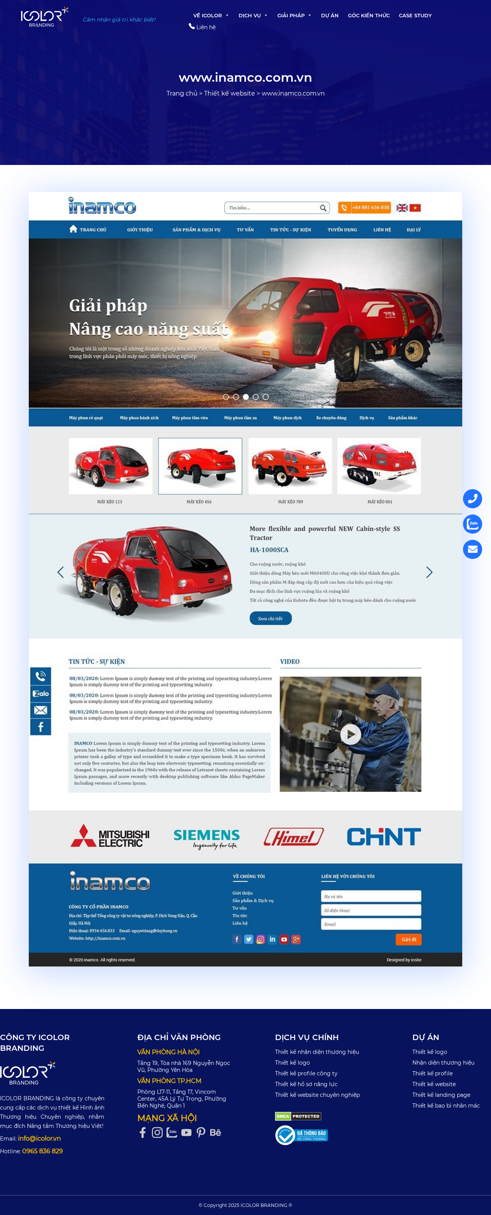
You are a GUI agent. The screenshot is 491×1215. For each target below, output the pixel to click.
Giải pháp (291, 15)
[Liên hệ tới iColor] (472, 498)
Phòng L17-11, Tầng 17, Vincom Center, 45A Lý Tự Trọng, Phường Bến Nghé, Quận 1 (181, 1098)
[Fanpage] (144, 1132)
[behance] (217, 1132)
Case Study (415, 15)
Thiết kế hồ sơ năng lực (306, 1084)
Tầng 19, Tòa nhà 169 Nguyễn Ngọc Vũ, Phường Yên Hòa (183, 1066)
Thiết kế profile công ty (306, 1073)
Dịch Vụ (250, 15)
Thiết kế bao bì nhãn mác (446, 1105)
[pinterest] (203, 1132)
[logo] (52, 1072)
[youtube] (188, 1132)
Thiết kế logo (292, 1062)
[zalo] (173, 1132)
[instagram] (159, 1132)
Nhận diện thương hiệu (443, 1062)
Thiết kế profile (432, 1073)
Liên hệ (205, 27)
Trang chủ (182, 93)
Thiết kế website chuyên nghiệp (317, 1094)
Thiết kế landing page (441, 1094)
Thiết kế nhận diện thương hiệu (317, 1051)
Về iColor (207, 15)
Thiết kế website (229, 93)
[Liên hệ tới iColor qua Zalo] (472, 524)
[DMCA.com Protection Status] (298, 1115)
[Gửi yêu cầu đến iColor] (472, 549)
